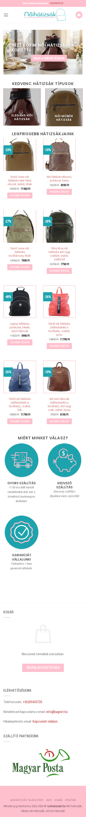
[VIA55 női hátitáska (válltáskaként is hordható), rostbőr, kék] (19, 376)
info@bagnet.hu (57, 712)
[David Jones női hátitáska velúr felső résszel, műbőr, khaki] (19, 154)
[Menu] (5, 15)
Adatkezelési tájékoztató (27, 800)
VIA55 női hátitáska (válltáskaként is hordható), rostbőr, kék (20, 404)
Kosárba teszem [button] (19, 195)
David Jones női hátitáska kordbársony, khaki (20, 252)
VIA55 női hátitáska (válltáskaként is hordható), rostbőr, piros (59, 329)
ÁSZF (49, 800)
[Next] (81, 109)
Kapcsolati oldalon (45, 721)
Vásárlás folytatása (43, 667)
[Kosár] (79, 14)
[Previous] (5, 109)
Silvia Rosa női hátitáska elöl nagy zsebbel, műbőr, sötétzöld (59, 254)
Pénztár (70, 800)
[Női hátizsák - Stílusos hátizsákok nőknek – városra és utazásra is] (43, 15)
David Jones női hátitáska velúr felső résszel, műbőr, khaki (20, 180)
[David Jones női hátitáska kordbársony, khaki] (19, 226)
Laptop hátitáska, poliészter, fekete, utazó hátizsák (19, 327)
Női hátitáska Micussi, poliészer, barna (59, 178)
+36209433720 (56, 3)
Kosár (58, 800)
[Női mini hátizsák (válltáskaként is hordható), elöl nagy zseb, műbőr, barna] (59, 376)
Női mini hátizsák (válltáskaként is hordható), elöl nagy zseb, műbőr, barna (59, 404)
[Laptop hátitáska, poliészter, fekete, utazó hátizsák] (19, 301)
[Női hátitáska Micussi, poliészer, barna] (59, 154)
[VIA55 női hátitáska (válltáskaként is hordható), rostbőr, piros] (59, 301)
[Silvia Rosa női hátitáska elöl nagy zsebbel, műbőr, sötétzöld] (59, 226)
